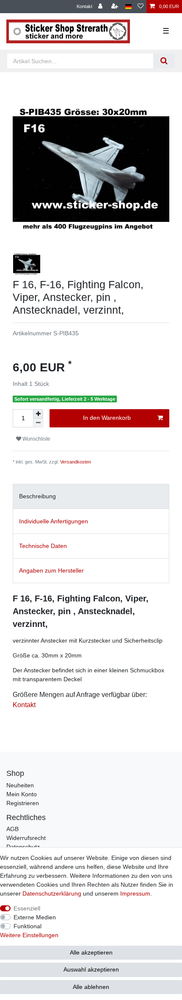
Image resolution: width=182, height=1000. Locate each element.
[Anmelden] (101, 6)
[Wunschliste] (140, 6)
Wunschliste (35, 439)
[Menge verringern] (38, 423)
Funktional (27, 926)
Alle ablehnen (91, 986)
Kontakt (84, 6)
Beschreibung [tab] (37, 496)
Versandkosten (75, 461)
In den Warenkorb (107, 417)
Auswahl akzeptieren (91, 969)
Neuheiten (20, 785)
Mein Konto (21, 794)
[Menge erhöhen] (38, 414)
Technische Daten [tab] (43, 545)
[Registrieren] (115, 6)
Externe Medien (35, 917)
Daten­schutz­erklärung (51, 893)
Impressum (135, 893)
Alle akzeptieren (91, 952)
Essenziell (27, 908)
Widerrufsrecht (26, 837)
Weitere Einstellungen (29, 935)
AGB (12, 829)
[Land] (128, 6)
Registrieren (22, 803)
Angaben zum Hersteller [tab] (51, 570)
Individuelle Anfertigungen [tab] (53, 521)
